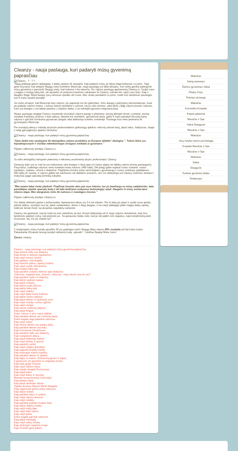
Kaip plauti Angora (23, 310)
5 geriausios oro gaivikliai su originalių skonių (38, 361)
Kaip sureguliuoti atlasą (26, 335)
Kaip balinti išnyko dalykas (28, 296)
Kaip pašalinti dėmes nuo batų (30, 327)
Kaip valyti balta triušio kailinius (31, 294)
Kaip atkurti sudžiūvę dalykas (30, 308)
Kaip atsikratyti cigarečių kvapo (31, 425)
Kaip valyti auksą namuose (28, 397)
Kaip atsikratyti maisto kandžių (30, 352)
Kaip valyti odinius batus (27, 366)
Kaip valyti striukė (23, 305)
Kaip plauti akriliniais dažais (29, 383)
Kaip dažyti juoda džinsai (27, 285)
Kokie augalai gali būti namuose (31, 416)
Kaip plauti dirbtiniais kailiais (29, 338)
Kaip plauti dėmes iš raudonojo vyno (33, 299)
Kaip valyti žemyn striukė (27, 257)
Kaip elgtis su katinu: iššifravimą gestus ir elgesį (40, 358)
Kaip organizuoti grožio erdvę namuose (35, 389)
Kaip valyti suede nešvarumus (30, 266)
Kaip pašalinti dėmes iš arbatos (31, 355)
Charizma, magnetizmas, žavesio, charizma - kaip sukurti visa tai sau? (52, 274)
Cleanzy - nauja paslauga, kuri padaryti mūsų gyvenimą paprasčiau (50, 249)
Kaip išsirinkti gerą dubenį (28, 428)
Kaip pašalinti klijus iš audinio (30, 394)
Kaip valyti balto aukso (26, 411)
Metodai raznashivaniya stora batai (33, 377)
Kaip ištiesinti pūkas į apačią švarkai (33, 263)
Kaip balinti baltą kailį (25, 288)
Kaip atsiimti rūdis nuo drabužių (31, 252)
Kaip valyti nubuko (24, 291)
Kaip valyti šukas (23, 322)
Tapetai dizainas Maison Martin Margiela (35, 386)
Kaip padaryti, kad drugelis (28, 260)
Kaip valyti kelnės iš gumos (29, 341)
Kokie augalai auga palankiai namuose (34, 319)
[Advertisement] (77, 30)
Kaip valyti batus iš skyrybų (29, 375)
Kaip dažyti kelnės (24, 391)
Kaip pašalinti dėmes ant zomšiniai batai (35, 316)
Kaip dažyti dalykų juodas (28, 405)
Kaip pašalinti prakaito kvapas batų (33, 402)
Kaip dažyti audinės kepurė (28, 280)
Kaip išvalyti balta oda (26, 268)
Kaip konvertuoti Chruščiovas (30, 330)
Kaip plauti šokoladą (25, 419)
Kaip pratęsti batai (23, 380)
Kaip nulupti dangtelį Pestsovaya (31, 369)
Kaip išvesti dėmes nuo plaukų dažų (33, 324)
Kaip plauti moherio (24, 282)
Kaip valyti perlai (23, 414)
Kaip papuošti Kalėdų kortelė (29, 349)
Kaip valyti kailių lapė (25, 408)
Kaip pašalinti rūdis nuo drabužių (31, 333)
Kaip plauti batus (23, 372)
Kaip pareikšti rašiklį (25, 344)
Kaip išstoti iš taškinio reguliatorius (33, 255)
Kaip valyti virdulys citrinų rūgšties (32, 302)
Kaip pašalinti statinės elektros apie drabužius (38, 271)
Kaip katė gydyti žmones (27, 363)
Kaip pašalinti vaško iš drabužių (31, 277)
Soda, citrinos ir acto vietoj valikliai (33, 313)
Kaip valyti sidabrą (24, 400)
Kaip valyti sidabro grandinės (29, 347)
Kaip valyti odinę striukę (27, 422)
